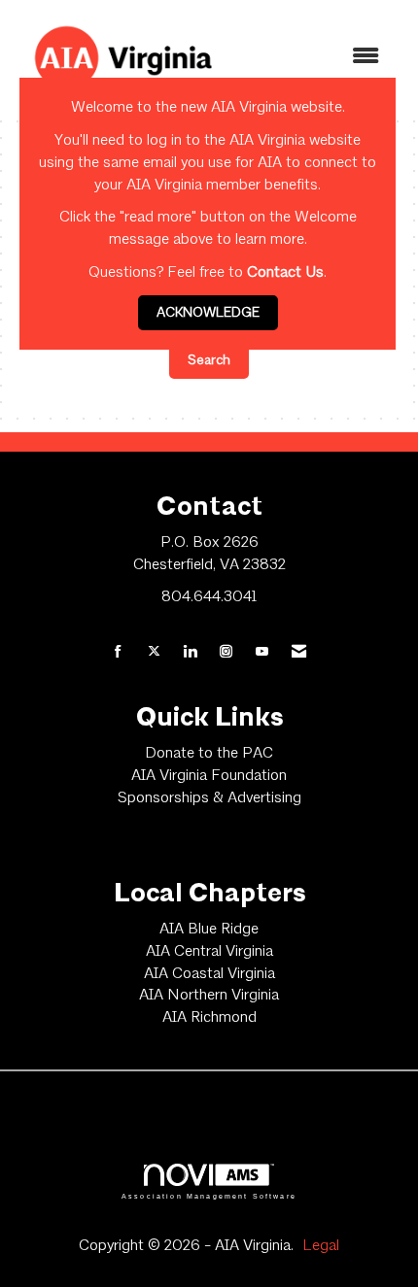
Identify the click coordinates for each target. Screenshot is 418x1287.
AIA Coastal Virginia (209, 974)
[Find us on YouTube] (262, 653)
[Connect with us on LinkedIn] (190, 653)
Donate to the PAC (209, 754)
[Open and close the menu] (315, 58)
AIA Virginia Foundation (209, 776)
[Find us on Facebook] (118, 653)
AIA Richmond (209, 1018)
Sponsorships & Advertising (209, 798)
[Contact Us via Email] (299, 653)
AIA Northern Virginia (209, 995)
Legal (320, 1246)
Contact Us (285, 273)
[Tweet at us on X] (154, 653)
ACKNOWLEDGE (208, 313)
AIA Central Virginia (209, 952)
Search (209, 360)
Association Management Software (209, 1196)
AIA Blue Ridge (209, 929)
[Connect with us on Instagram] (226, 653)
